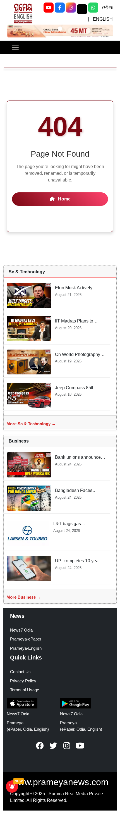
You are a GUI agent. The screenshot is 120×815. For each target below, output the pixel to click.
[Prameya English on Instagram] (66, 745)
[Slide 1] (60, 28)
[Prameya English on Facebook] (39, 745)
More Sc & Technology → (31, 423)
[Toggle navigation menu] (15, 47)
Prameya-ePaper (25, 639)
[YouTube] (49, 8)
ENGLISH (103, 19)
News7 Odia (21, 630)
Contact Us (20, 671)
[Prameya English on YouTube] (80, 745)
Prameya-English (26, 648)
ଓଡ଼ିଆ (107, 7)
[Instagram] (71, 8)
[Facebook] (60, 8)
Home (64, 199)
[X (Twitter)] (82, 9)
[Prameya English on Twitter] (53, 745)
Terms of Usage (24, 689)
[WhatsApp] (93, 8)
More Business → (23, 597)
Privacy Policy (23, 680)
